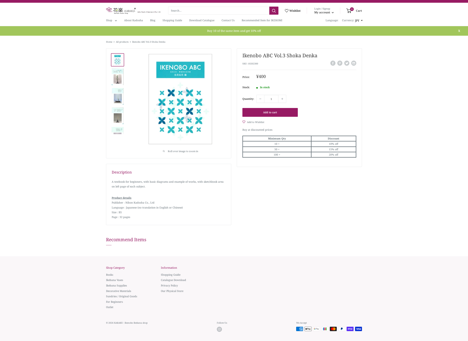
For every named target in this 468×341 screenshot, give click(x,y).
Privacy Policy (169, 285)
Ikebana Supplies (116, 285)
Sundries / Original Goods (121, 296)
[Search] (273, 11)
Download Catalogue (201, 20)
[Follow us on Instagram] (219, 329)
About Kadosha (133, 20)
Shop (109, 20)
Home (109, 41)
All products (122, 41)
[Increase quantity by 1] (282, 99)
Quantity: (248, 98)
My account (322, 12)
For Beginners (114, 301)
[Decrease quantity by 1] (260, 99)
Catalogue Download (173, 280)
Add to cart (270, 112)
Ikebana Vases (114, 280)
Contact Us (228, 20)
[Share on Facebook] (332, 63)
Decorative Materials (118, 291)
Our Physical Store (172, 291)
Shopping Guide (172, 20)
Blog (152, 20)
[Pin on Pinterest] (339, 63)
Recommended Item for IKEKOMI (262, 20)
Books (109, 274)
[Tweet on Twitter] (346, 63)
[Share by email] (353, 63)
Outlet (109, 307)
